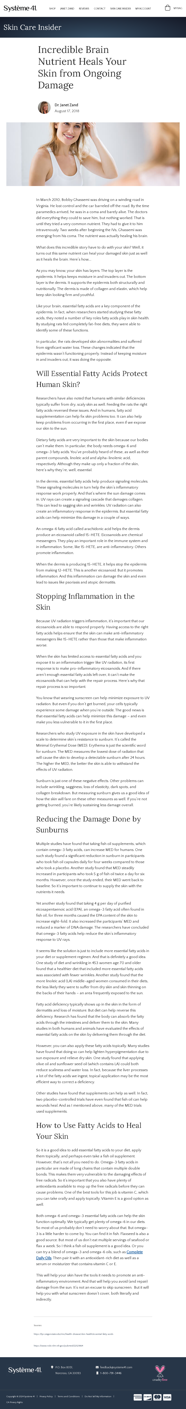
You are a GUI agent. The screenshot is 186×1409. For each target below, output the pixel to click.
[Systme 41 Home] (22, 8)
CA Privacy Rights (14, 1402)
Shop (52, 8)
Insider (120, 8)
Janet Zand (67, 8)
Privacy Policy (46, 1396)
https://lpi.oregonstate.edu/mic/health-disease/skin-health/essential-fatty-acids (73, 1334)
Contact (100, 8)
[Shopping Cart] (167, 9)
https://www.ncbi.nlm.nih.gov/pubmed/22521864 (58, 1346)
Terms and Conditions (69, 1396)
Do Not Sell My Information (98, 1396)
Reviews (84, 8)
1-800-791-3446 (111, 1373)
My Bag (178, 8)
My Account (143, 8)
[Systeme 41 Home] (24, 1369)
